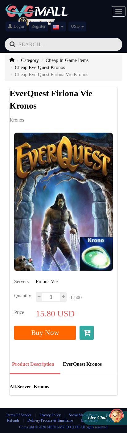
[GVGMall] (37, 9)
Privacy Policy (50, 415)
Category (30, 60)
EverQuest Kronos (82, 364)
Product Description (33, 364)
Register (38, 26)
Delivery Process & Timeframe (50, 420)
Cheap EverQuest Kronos (40, 67)
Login (18, 26)
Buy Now (45, 332)
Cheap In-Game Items (67, 60)
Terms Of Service (18, 415)
